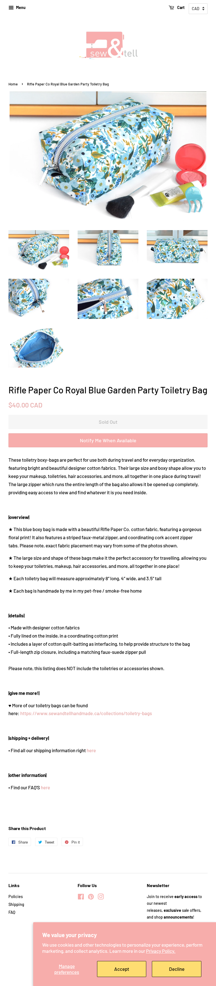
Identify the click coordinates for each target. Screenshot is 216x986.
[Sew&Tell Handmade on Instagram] (101, 897)
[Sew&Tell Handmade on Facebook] (81, 897)
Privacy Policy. (161, 951)
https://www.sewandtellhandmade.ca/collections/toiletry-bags (86, 713)
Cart (180, 7)
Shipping (16, 904)
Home (13, 84)
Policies (15, 896)
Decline (176, 969)
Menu (20, 7)
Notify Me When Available (108, 440)
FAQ (11, 912)
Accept (121, 969)
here (91, 750)
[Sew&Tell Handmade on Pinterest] (91, 897)
